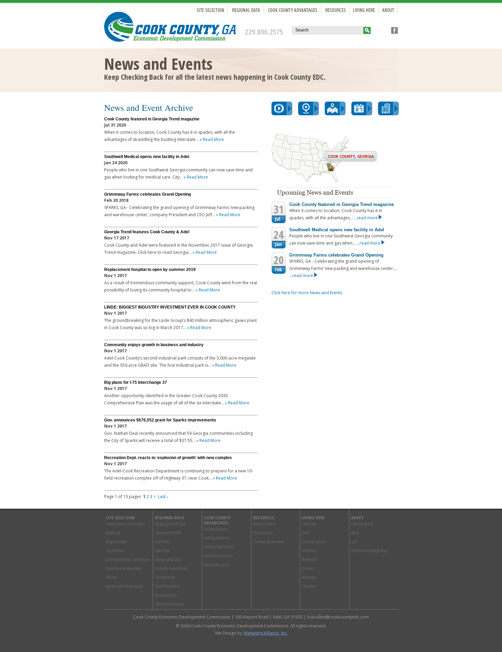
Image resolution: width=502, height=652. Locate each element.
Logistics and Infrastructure (124, 586)
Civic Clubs (309, 524)
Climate (307, 568)
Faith (305, 533)
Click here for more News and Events (306, 293)
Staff (354, 542)
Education (309, 586)
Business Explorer (215, 529)
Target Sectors (115, 550)
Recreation (309, 577)
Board (355, 533)
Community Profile (168, 533)
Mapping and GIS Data (170, 524)
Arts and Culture (313, 542)
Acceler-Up (113, 533)
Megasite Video (116, 542)
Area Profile (162, 542)
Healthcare (309, 550)
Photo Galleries (263, 533)
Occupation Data (166, 595)
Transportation (165, 577)
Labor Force (162, 550)
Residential (309, 559)
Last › (163, 496)
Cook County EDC (362, 524)
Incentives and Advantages (123, 568)
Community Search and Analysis (128, 559)
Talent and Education (169, 604)
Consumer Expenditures (171, 568)
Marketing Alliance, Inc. (266, 633)
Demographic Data (167, 559)
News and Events (264, 524)
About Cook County (216, 565)
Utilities (111, 577)
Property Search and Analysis (125, 524)
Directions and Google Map (369, 550)
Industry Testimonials (219, 547)
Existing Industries (216, 538)
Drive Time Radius (167, 586)
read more (368, 218)
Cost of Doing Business (218, 556)
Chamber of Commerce (268, 542)
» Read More (212, 139)
